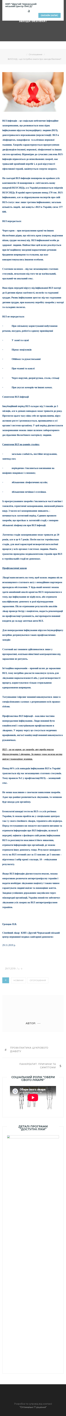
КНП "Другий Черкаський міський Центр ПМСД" (21, 5)
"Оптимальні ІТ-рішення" (33, 1407)
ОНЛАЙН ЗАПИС (49, 15)
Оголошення (38, 980)
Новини (18, 980)
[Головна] (24, 54)
